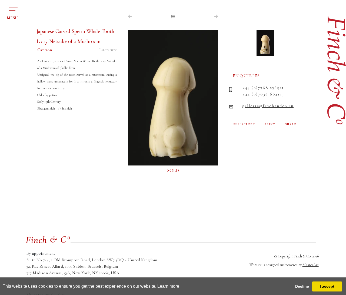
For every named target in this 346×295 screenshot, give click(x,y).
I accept (327, 286)
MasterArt (310, 265)
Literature (108, 49)
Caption (44, 49)
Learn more (168, 286)
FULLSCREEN (244, 124)
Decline (302, 286)
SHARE (291, 124)
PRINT (270, 124)
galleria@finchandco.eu (268, 105)
